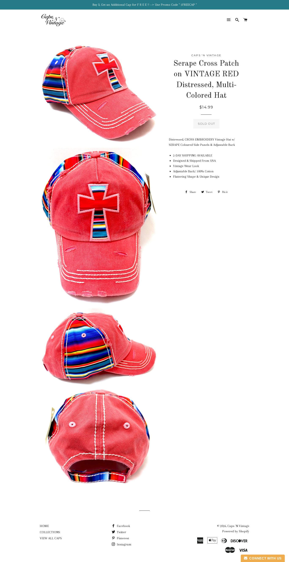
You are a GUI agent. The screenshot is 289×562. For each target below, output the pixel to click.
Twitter (121, 532)
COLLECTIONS (50, 532)
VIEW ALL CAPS (51, 538)
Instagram (123, 544)
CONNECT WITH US (264, 558)
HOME (44, 526)
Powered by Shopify (235, 531)
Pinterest (122, 538)
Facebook (123, 526)
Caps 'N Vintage (238, 526)
